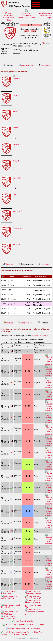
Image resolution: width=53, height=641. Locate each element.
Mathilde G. (18, 211)
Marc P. (16, 111)
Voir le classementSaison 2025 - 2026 (26, 15)
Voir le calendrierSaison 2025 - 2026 (9, 16)
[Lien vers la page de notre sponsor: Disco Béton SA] (12, 618)
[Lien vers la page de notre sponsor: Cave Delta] (12, 594)
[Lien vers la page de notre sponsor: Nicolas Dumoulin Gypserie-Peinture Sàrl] (36, 607)
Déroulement (27, 65)
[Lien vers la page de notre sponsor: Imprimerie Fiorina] (36, 594)
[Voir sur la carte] (43, 43)
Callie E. (16, 161)
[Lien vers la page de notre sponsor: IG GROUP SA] (12, 614)
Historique (45, 65)
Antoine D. (17, 228)
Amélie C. (17, 245)
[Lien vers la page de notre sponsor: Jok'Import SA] (12, 598)
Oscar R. (16, 79)
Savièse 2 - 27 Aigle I (45, 15)
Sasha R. (17, 128)
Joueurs (9, 264)
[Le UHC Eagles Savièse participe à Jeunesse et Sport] (23, 625)
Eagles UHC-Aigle (40, 335)
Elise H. (16, 144)
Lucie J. (16, 95)
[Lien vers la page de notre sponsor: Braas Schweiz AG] (36, 598)
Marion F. (17, 178)
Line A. (16, 194)
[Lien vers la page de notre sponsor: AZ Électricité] (12, 607)
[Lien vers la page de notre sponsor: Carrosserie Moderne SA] (36, 614)
